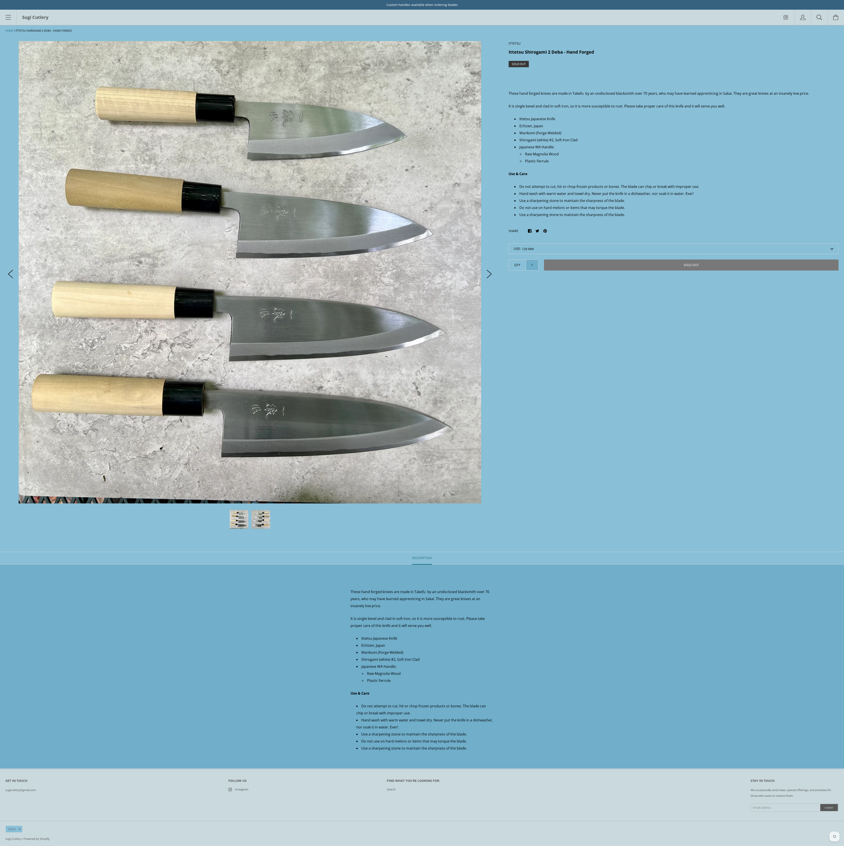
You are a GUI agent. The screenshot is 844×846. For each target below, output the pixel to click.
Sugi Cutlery (13, 839)
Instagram (241, 789)
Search (391, 789)
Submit (829, 807)
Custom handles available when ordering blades (422, 5)
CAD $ (12, 829)
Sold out (691, 265)
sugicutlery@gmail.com (20, 790)
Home (9, 31)
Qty (517, 265)
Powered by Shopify (37, 839)
